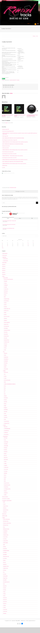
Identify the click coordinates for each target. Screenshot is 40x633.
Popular (8, 228)
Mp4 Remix (5, 574)
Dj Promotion (6, 301)
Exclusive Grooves (6, 493)
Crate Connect (6, 479)
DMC (5, 307)
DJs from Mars (6, 379)
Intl (4, 402)
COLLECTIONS (5, 288)
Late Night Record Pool (7, 499)
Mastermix (5, 328)
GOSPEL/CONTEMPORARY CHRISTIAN (9, 394)
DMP (5, 489)
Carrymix (5, 293)
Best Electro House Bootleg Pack (8, 289)
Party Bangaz (6, 338)
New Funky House (6, 336)
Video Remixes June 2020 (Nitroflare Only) (8, 238)
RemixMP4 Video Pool (6, 592)
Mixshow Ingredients (7, 332)
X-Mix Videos (5, 621)
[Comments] (32, 229)
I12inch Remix (6, 497)
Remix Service (4, 524)
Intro (4, 404)
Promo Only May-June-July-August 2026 (8, 162)
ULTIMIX (5, 356)
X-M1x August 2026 (5, 146)
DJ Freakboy (6, 373)
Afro (4, 384)
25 (7, 256)
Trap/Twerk (5, 427)
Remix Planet (6, 344)
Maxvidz (4, 572)
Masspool (5, 501)
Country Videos (5, 547)
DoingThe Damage (6, 309)
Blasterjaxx (5, 363)
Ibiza (5, 400)
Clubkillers (5, 475)
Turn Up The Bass (6, 431)
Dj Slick (5, 377)
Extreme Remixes (6, 311)
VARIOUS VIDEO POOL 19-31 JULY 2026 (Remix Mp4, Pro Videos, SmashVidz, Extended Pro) (15, 152)
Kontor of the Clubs (6, 326)
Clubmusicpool (6, 477)
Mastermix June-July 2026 (6, 156)
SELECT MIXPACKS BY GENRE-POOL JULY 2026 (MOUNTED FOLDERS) (13, 154)
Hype (5, 398)
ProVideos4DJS (5, 586)
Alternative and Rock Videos (7, 533)
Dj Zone (5, 305)
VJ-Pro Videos (5, 619)
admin (11, 93)
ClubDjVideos (5, 543)
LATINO (4, 435)
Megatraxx (5, 330)
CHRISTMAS (4, 267)
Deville (5, 365)
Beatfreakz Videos (5, 535)
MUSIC (4, 286)
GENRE (4, 381)
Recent (20, 228)
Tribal (5, 429)
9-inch (5, 450)
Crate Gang (5, 481)
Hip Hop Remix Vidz (6, 566)
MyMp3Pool (6, 503)
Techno (5, 423)
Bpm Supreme (6, 469)
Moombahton (6, 408)
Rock (4, 594)
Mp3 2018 (4, 284)
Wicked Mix (5, 522)
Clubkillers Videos (5, 545)
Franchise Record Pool (7, 495)
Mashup (4, 570)
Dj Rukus (5, 375)
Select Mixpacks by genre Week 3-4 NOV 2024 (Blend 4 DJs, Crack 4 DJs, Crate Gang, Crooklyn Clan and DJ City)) (7, 116)
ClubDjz (5, 473)
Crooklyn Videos (5, 551)
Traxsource (5, 354)
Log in (18, 201)
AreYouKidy (6, 454)
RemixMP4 (4, 590)
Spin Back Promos (6, 350)
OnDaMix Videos (5, 578)
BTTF (4, 512)
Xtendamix (4, 623)
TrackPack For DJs (6, 352)
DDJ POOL (5, 483)
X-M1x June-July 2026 (6, 158)
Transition (5, 425)
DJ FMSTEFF (6, 371)
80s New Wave (6, 382)
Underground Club (6, 433)
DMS (5, 491)
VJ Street (4, 617)
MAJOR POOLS (5, 446)
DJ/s (3, 362)
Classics (4, 514)
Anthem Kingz (6, 452)
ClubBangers (6, 295)
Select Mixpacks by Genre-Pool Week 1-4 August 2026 (10, 150)
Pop (3, 582)
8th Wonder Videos (5, 531)
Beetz (4, 537)
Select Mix (5, 348)
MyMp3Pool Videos (6, 576)
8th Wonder (5, 448)
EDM (5, 392)
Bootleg (5, 386)
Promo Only (5, 342)
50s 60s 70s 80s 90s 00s (6, 529)
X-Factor (5, 358)
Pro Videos (4, 584)
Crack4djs (5, 297)
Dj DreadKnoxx (6, 369)
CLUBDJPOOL (5, 541)
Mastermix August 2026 (6, 139)
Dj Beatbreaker (6, 367)
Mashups (5, 406)
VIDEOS (4, 528)
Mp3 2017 (4, 282)
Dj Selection (5, 303)
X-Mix (5, 360)
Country (5, 388)
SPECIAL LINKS (5, 526)
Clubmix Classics (5, 516)
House (5, 396)
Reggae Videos (5, 588)
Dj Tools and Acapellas (7, 390)
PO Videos (4, 580)
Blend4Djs (5, 291)
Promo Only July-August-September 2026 (8, 141)
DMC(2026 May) (5, 175)
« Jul (2, 258)
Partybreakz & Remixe (7, 340)
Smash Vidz (4, 596)
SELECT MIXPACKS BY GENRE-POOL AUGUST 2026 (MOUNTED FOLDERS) (13, 148)
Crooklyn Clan (6, 299)
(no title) (4, 177)
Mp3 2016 (4, 280)
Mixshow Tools (6, 334)
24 (2, 256)
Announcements (5, 265)
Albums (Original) (5, 263)
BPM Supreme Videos (6, 539)
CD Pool (5, 471)
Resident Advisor (6, 346)
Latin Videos (5, 568)
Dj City (5, 485)
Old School (4, 518)
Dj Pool (5, 487)
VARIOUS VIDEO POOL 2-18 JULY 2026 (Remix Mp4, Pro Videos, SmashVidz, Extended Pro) (15, 160)
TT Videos (4, 600)
